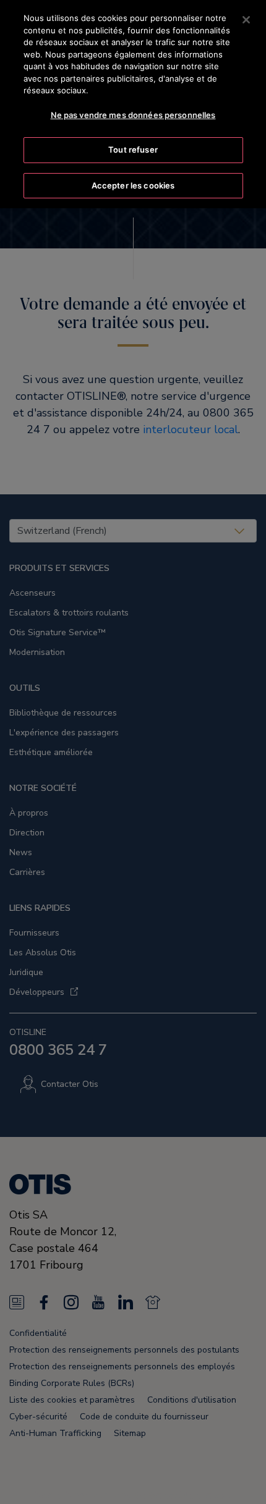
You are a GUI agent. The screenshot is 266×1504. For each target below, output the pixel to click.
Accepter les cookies (133, 185)
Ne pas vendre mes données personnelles (133, 115)
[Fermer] (246, 19)
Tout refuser (133, 149)
